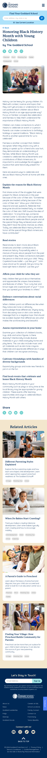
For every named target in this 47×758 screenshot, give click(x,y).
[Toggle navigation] (43, 5)
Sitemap (6, 717)
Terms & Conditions (14, 749)
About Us (6, 704)
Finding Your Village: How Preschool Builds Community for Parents (22, 637)
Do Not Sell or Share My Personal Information (23, 752)
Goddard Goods (8, 720)
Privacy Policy (36, 747)
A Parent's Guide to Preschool (21, 576)
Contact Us (32, 714)
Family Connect (33, 710)
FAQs (5, 714)
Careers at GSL (33, 704)
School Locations (34, 707)
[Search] (41, 18)
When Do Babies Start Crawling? (22, 519)
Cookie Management (31, 749)
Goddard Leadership (10, 710)
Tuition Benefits (33, 720)
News (5, 707)
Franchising (32, 717)
